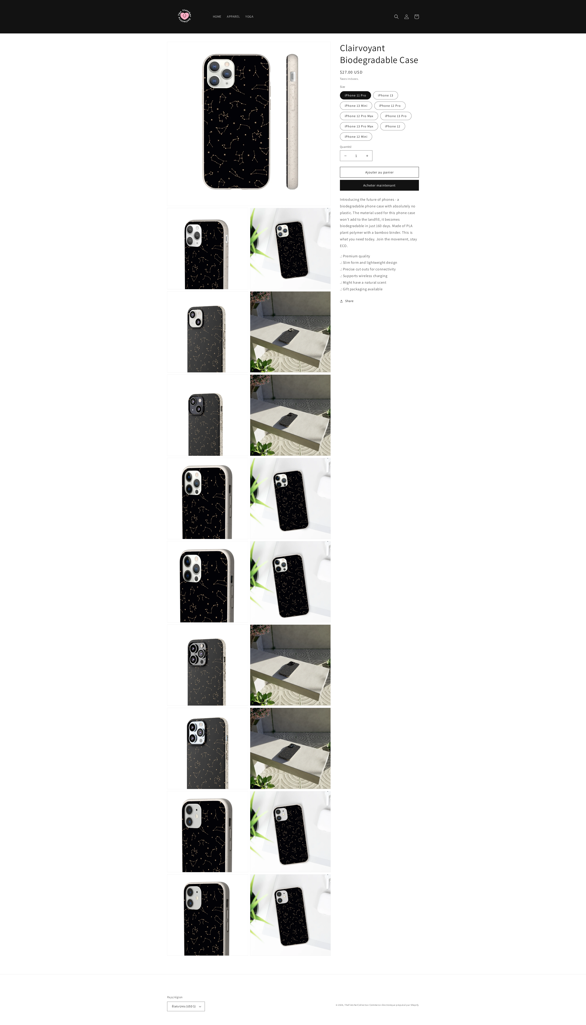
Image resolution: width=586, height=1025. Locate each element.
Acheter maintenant (379, 185)
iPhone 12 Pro (390, 106)
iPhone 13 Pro (396, 116)
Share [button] (349, 301)
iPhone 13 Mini (356, 106)
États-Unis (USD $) (184, 1006)
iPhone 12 (392, 126)
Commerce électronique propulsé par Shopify (394, 1004)
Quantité (345, 147)
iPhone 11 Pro (355, 95)
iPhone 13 (385, 95)
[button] (396, 17)
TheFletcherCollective (357, 1004)
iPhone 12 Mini (356, 137)
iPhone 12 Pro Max (359, 116)
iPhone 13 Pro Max (359, 126)
